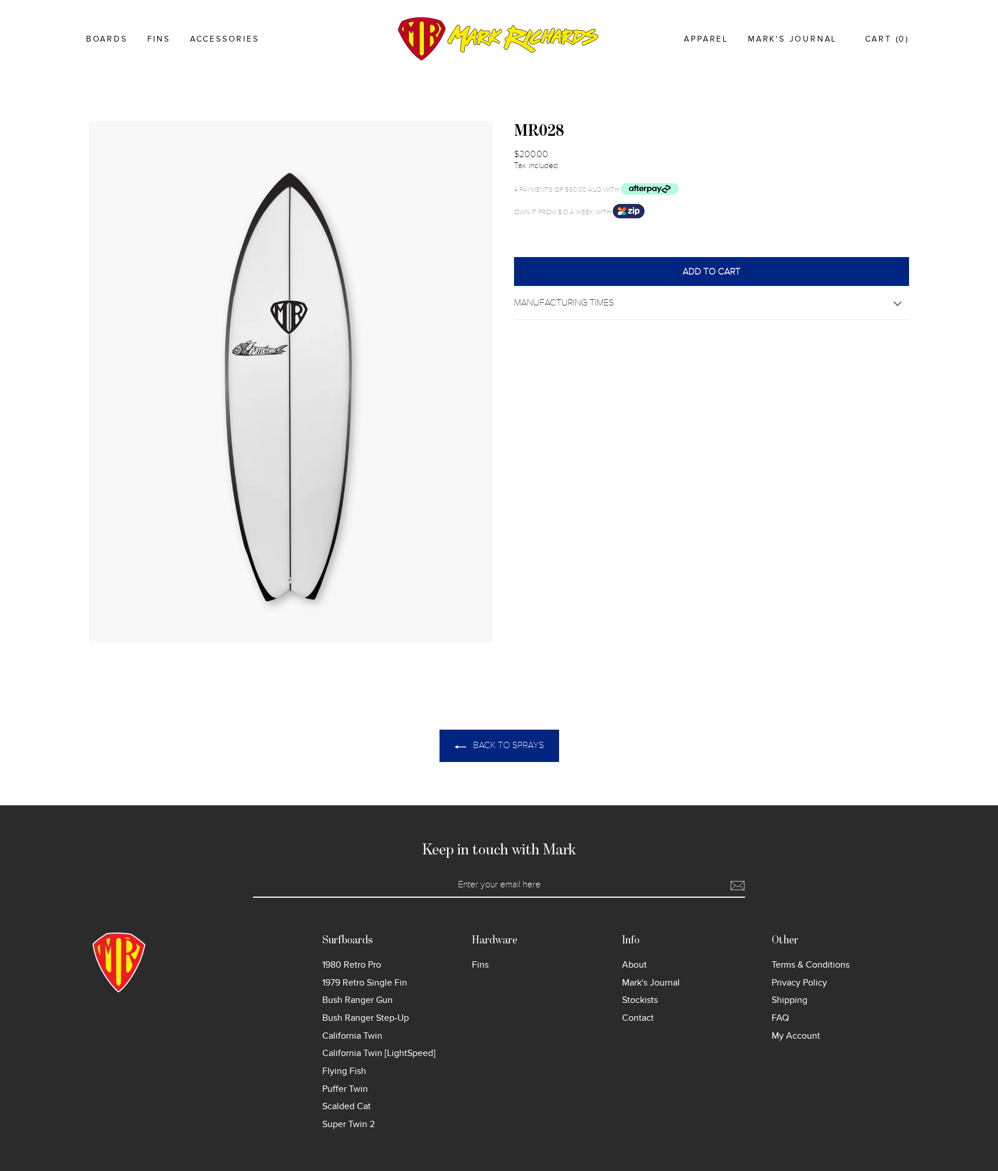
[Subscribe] (737, 885)
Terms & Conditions (811, 965)
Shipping (789, 1000)
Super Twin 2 (348, 1124)
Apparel (706, 39)
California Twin (352, 1036)
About (634, 965)
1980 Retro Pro (351, 965)
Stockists (640, 1000)
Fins (158, 39)
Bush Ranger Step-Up (365, 1018)
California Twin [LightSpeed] (378, 1053)
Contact (638, 1018)
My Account (796, 1036)
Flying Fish (344, 1071)
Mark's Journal (792, 39)
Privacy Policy (799, 982)
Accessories (224, 39)
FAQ (780, 1018)
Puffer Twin (345, 1089)
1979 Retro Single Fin (364, 982)
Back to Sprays (507, 745)
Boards (107, 39)
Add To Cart (711, 271)
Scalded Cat (346, 1106)
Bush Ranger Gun (357, 1000)
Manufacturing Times (564, 303)
